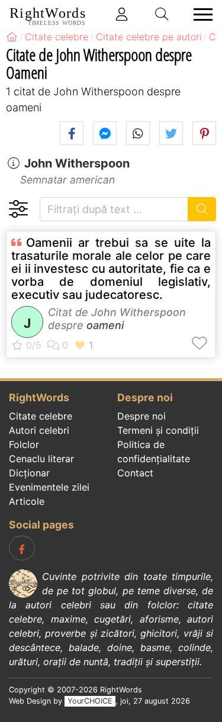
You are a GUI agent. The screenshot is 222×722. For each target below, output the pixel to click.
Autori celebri (39, 430)
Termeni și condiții (158, 430)
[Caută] (202, 209)
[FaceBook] (22, 548)
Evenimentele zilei (49, 487)
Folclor (24, 444)
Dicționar (29, 473)
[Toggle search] (162, 14)
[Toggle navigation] (199, 14)
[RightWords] (12, 37)
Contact (135, 473)
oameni (105, 325)
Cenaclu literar (41, 459)
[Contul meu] (122, 14)
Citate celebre (40, 416)
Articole (26, 501)
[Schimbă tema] (18, 209)
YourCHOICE (89, 701)
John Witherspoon (77, 163)
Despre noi (141, 416)
